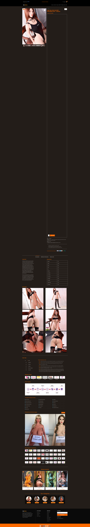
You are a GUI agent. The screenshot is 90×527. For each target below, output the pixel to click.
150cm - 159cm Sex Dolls (53, 239)
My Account (38, 512)
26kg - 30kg (57, 239)
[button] (44, 10)
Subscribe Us (62, 514)
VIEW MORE (63, 412)
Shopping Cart (38, 513)
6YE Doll (50, 241)
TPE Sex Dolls (53, 240)
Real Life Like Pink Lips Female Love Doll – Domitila (39, 487)
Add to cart (52, 235)
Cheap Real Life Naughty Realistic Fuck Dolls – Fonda (62, 487)
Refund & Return (49, 517)
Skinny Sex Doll (64, 239)
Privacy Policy (48, 518)
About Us (48, 513)
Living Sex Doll (60, 239)
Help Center (48, 512)
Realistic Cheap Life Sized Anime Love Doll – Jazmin (50, 487)
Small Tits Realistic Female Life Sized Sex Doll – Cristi (28, 487)
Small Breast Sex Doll (49, 240)
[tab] (37, 257)
